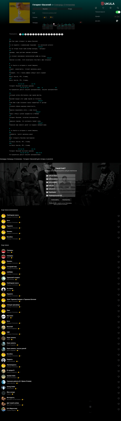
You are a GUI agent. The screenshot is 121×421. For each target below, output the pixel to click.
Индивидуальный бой (55, 195)
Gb (56, 34)
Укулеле (45, 9)
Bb (28, 34)
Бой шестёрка (53, 175)
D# (43, 34)
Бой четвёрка (53, 182)
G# (62, 34)
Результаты (66, 199)
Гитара (70, 9)
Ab (20, 34)
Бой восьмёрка (53, 179)
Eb (46, 34)
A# (25, 34)
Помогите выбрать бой (49, 13)
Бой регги (51, 189)
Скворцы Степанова (64, 5)
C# (36, 34)
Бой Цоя (51, 185)
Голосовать (55, 199)
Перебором (52, 192)
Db (38, 34)
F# (54, 34)
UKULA (109, 3)
